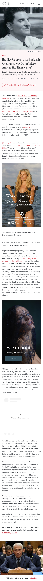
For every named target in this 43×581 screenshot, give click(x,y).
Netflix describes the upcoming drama (17, 111)
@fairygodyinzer (9, 142)
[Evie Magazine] (6, 3)
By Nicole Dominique (8, 79)
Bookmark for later (27, 85)
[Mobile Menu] (39, 3)
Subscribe (33, 578)
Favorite (10, 85)
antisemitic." (28, 127)
